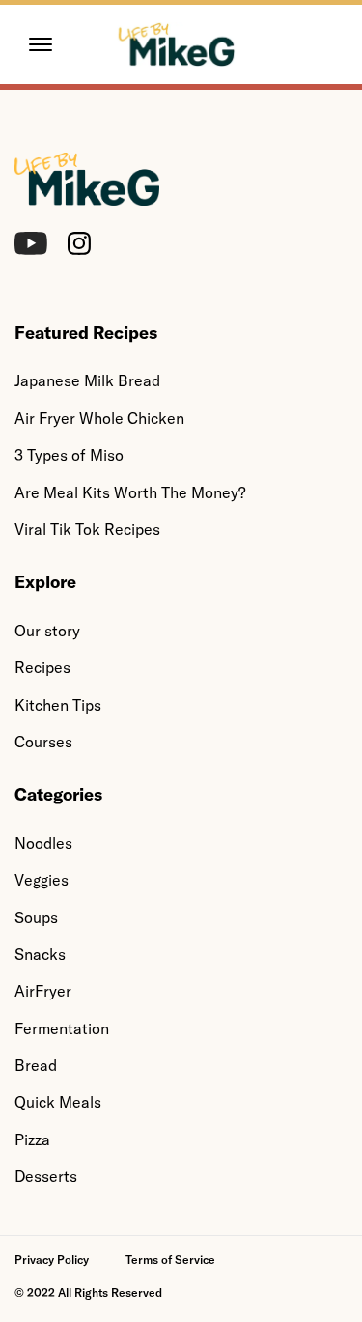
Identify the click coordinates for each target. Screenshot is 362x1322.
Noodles (43, 843)
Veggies (41, 879)
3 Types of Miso (69, 454)
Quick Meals (57, 1101)
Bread (35, 1065)
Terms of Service (170, 1259)
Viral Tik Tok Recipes (87, 529)
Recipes (42, 667)
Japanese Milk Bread (87, 380)
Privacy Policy (51, 1259)
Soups (36, 917)
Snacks (40, 954)
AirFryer (42, 990)
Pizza (32, 1139)
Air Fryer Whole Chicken (99, 418)
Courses (43, 741)
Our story (47, 630)
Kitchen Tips (57, 705)
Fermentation (61, 1028)
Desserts (45, 1176)
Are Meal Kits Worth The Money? (129, 492)
